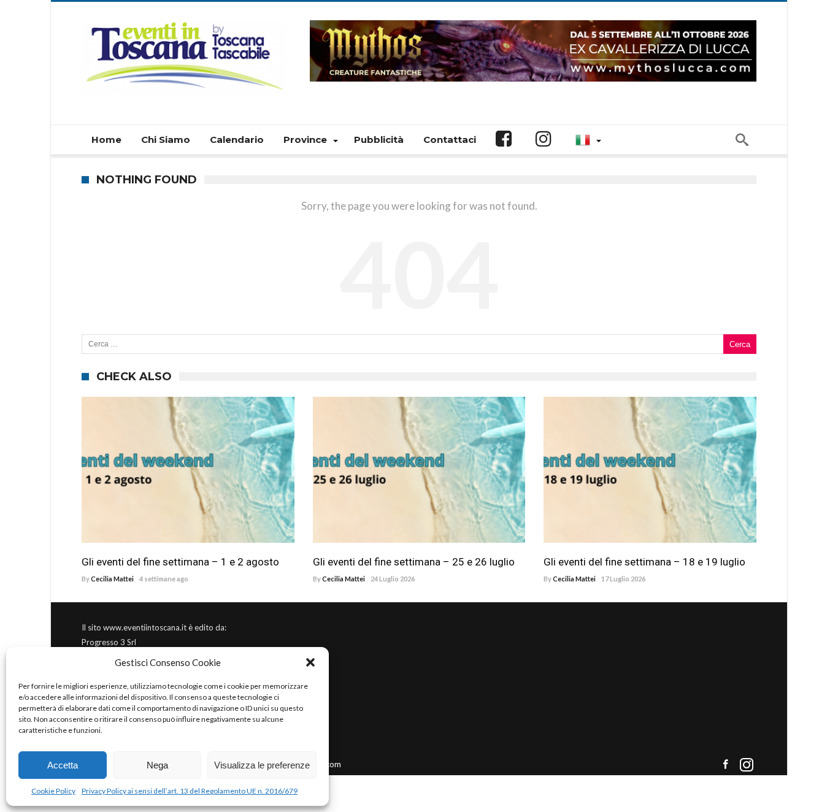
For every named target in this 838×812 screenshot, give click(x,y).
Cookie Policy (53, 790)
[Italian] (586, 140)
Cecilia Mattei (112, 579)
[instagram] (746, 765)
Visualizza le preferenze (262, 765)
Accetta (62, 765)
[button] (310, 662)
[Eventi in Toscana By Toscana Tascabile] (184, 20)
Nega (157, 765)
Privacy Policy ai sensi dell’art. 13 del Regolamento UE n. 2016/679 (190, 790)
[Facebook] (725, 765)
